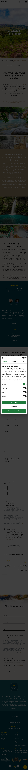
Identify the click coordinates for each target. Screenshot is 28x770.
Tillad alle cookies (14, 402)
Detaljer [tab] (14, 361)
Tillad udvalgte (14, 406)
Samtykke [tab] (5, 361)
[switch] (25, 388)
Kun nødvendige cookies (14, 410)
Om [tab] (23, 361)
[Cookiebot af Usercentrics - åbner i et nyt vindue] (21, 358)
